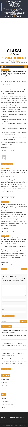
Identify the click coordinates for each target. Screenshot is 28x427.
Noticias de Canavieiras (14, 5)
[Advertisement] (14, 33)
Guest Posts (18, 16)
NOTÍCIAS (14, 2)
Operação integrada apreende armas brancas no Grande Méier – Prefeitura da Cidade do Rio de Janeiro (14, 206)
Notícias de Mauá (9, 9)
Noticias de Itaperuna (14, 3)
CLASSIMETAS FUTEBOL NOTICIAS (14, 59)
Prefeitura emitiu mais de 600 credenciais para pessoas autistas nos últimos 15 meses (14, 172)
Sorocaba (4, 389)
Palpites (6, 13)
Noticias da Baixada (9, 8)
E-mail (3, 304)
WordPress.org (5, 408)
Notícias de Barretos (19, 8)
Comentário (5, 284)
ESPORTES (14, 11)
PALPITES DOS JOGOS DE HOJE (16, 417)
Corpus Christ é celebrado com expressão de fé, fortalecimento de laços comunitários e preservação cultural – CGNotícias (4, 269)
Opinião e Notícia (14, 14)
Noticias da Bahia (14, 4)
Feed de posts (5, 401)
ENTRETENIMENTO (9, 16)
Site (3, 309)
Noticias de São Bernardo (9, 12)
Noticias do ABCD (19, 9)
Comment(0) (15, 77)
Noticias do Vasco (21, 12)
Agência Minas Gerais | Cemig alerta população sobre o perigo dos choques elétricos (24, 269)
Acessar (4, 398)
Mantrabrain (22, 425)
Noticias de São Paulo (14, 7)
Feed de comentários (7, 404)
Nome (3, 298)
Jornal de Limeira (19, 8)
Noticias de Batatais (8, 8)
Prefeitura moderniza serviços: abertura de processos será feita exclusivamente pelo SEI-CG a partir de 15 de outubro (13, 239)
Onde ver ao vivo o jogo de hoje (17, 13)
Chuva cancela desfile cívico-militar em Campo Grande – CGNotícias (14, 337)
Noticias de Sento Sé (14, 6)
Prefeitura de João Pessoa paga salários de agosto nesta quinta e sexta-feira (14, 331)
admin (12, 176)
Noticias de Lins (14, 10)
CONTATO (18, 15)
